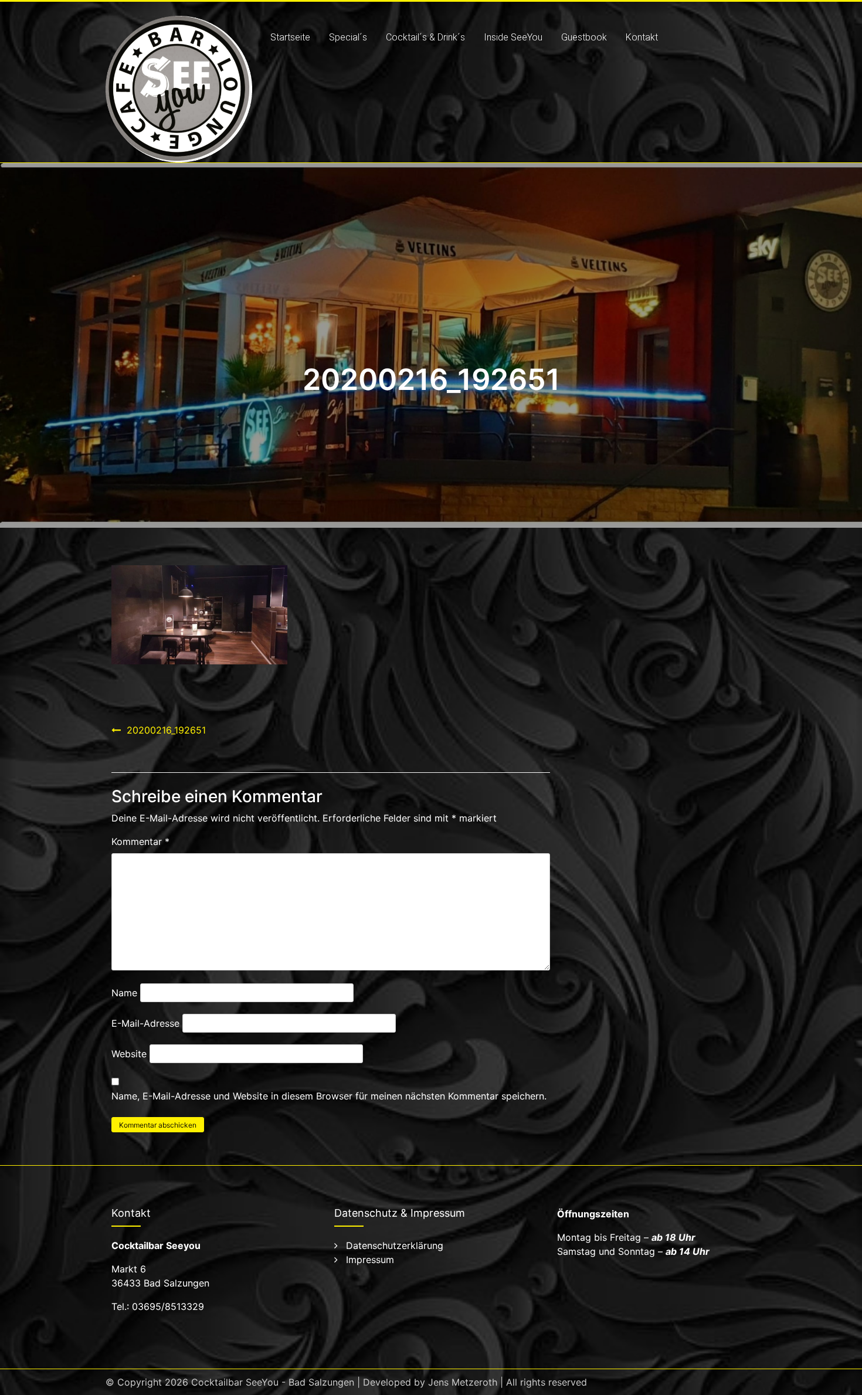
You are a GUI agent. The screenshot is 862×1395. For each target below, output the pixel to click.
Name (124, 993)
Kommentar (140, 841)
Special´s (348, 37)
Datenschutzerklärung (394, 1245)
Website (129, 1054)
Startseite (290, 37)
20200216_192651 (166, 730)
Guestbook (584, 37)
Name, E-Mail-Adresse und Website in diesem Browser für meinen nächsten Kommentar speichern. (329, 1096)
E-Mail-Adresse (145, 1023)
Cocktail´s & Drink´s (425, 37)
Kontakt (642, 37)
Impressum (370, 1259)
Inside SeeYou (513, 37)
